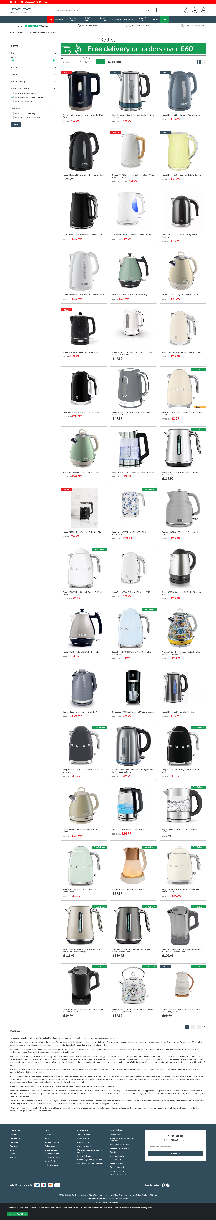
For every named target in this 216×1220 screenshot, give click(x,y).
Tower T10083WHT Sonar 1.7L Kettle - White (131, 235)
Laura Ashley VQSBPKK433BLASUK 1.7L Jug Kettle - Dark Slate (131, 413)
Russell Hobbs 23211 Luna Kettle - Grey (178, 712)
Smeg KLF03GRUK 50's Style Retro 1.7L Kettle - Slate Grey (83, 770)
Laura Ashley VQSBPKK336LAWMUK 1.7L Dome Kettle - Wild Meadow (132, 1010)
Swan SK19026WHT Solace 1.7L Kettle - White (132, 592)
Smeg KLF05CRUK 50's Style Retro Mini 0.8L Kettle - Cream (180, 890)
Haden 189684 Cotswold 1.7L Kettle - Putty (81, 652)
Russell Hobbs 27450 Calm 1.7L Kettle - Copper (132, 889)
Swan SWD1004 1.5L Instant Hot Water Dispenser (133, 712)
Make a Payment (51, 1165)
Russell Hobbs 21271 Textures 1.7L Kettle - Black (83, 175)
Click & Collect (51, 1150)
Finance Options (117, 1163)
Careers (13, 1153)
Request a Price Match (119, 1148)
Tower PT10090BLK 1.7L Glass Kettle (128, 829)
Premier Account (117, 1167)
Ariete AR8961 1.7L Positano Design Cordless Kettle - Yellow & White (181, 653)
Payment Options (52, 1153)
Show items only (25, 93)
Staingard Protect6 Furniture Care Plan (122, 1139)
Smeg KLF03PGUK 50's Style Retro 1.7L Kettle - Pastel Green (83, 890)
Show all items (29, 97)
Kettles (56, 32)
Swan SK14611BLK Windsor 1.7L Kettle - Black (82, 235)
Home (12, 32)
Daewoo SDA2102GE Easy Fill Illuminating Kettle (133, 472)
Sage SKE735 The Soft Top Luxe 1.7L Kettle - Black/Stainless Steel (131, 950)
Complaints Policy (52, 1157)
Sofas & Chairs (72, 19)
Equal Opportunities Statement (90, 1163)
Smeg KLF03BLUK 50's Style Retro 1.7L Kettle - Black (182, 770)
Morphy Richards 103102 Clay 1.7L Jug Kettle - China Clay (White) (181, 1010)
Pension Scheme (84, 1156)
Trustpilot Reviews (118, 1174)
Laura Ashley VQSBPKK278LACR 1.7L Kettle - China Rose (131, 533)
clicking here (146, 1207)
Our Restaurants (117, 1156)
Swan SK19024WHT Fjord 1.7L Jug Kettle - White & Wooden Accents (133, 176)
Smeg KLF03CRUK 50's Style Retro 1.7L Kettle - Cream (182, 413)
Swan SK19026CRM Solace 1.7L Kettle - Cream (181, 352)
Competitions (115, 1134)
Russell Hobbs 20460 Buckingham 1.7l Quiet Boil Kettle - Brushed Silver (132, 770)
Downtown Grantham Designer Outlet (90, 1151)
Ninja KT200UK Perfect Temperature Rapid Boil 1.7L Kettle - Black (83, 1010)
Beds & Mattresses (87, 19)
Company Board (84, 1146)
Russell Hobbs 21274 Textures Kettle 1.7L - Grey (182, 115)
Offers (165, 19)
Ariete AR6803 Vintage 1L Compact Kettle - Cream (81, 830)
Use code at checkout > (31, 2)
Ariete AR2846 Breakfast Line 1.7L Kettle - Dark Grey (83, 116)
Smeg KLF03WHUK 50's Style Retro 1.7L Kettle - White (83, 593)
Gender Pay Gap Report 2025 (89, 1159)
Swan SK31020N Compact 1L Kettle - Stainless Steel (181, 593)
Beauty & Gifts (142, 19)
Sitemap (13, 1157)
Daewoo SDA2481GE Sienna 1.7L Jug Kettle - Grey (181, 533)
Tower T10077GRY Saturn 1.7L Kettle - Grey (81, 712)
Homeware (116, 19)
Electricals (128, 19)
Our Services (15, 1142)
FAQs (47, 1138)
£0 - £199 (15, 57)
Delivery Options (52, 1146)
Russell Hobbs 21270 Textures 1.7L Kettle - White (84, 294)
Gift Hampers (115, 1159)
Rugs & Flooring (102, 19)
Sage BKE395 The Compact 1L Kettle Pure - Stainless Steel (180, 830)
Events (113, 1152)
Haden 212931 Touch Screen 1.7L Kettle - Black (82, 532)
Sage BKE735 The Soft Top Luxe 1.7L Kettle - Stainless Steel (181, 473)
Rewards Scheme (117, 1171)
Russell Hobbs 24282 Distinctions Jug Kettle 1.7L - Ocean (133, 116)
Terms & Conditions (85, 1134)
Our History (15, 1138)
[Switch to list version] (204, 63)
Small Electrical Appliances (39, 32)
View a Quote (50, 1161)
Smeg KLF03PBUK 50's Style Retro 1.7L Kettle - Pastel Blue (132, 653)
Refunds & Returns (52, 1142)
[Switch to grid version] (198, 63)
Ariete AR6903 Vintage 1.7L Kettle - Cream (180, 294)
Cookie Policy (83, 1142)
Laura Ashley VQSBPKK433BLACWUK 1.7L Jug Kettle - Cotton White (132, 353)
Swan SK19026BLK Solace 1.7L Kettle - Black (82, 412)
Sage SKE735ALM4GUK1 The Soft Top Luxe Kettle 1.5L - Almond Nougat (81, 950)
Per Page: (86, 58)
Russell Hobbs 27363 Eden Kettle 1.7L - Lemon (181, 175)
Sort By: (64, 58)
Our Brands (14, 1146)
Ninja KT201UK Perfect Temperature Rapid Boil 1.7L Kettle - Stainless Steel (182, 950)
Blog (12, 1150)
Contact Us (49, 1134)
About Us (14, 1134)
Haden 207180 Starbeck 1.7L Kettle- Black (80, 352)
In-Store (155, 19)
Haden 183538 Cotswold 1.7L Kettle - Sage (130, 294)
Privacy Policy (83, 1138)
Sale (50, 19)
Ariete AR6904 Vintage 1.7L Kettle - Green (81, 472)
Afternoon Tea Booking (120, 1144)
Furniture (59, 19)
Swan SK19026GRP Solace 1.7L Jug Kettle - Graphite (180, 236)
